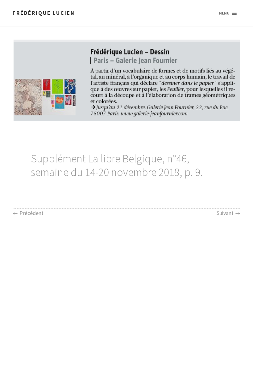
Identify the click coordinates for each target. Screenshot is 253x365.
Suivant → (228, 213)
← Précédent (28, 213)
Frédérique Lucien (44, 13)
